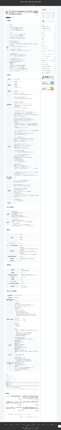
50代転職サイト (38, 424)
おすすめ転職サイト (11, 424)
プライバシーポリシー (9, 387)
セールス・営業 (8, 17)
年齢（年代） (8, 380)
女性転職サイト (43, 424)
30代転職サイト (29, 424)
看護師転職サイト (52, 424)
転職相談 (26, 427)
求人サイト (48, 424)
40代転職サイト (34, 424)
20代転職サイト (24, 424)
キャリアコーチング (33, 425)
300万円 (12, 17)
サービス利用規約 (37, 427)
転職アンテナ (6, 424)
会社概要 (23, 427)
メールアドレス (8, 377)
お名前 (7, 374)
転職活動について (9, 384)
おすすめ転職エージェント (18, 424)
